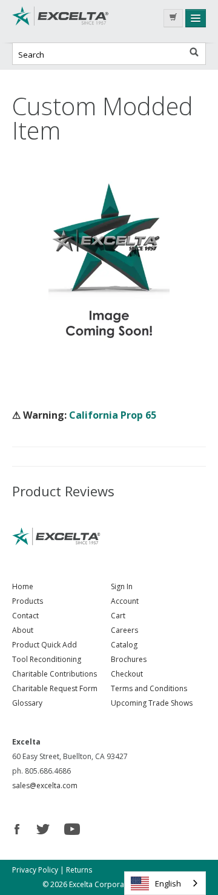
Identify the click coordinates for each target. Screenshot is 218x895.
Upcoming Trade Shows (152, 703)
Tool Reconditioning (46, 659)
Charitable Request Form (54, 688)
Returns (79, 870)
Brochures (129, 659)
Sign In (122, 586)
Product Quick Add (44, 645)
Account (125, 601)
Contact (25, 615)
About (22, 630)
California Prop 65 (112, 415)
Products (27, 601)
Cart (118, 615)
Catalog (124, 645)
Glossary (27, 703)
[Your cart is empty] (173, 18)
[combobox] (165, 883)
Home (22, 586)
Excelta (60, 21)
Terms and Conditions (149, 688)
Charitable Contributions (54, 674)
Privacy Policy (35, 870)
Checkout (127, 674)
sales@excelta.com (45, 785)
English (168, 883)
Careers (124, 630)
